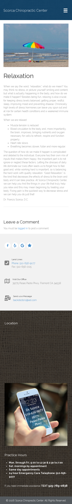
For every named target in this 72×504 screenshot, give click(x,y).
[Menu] (65, 10)
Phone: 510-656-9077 (23, 263)
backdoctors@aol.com (25, 300)
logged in (23, 228)
